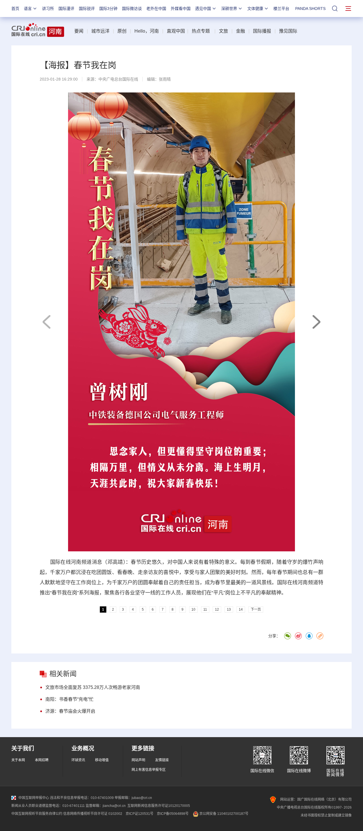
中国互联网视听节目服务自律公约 (36, 814)
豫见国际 (288, 31)
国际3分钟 (108, 8)
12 (217, 609)
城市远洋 (100, 31)
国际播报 (262, 31)
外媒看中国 (181, 8)
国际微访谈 (132, 8)
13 (229, 609)
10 (193, 609)
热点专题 (201, 31)
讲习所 (48, 8)
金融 (240, 31)
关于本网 (18, 760)
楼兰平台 (281, 8)
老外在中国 (156, 8)
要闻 (78, 31)
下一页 (316, 322)
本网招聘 (41, 760)
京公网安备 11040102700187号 (223, 814)
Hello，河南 (146, 31)
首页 (15, 8)
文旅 (223, 31)
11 (205, 609)
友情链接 (162, 760)
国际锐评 (87, 8)
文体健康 (255, 8)
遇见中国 (203, 8)
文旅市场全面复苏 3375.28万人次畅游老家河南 (92, 687)
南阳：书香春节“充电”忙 (69, 699)
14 (241, 609)
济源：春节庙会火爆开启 (70, 711)
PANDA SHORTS (310, 8)
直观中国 (176, 31)
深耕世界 (229, 8)
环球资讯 (78, 760)
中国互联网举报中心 (33, 798)
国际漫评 (66, 8)
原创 (121, 31)
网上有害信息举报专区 (149, 770)
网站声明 (138, 760)
